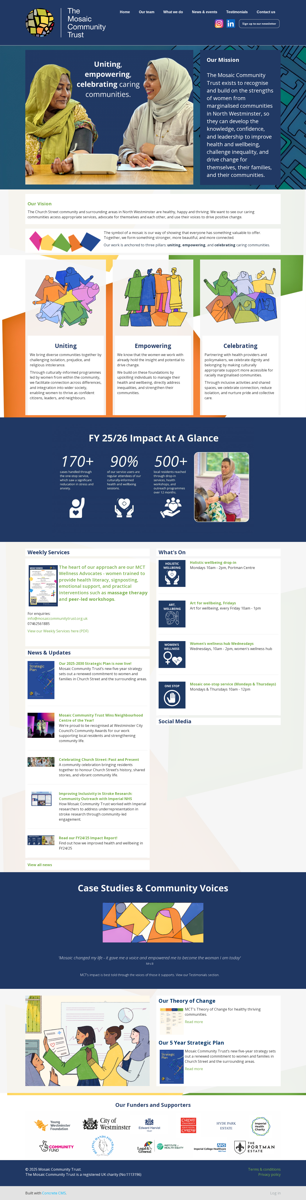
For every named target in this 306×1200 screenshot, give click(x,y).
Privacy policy (269, 1174)
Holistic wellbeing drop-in (213, 562)
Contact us (266, 12)
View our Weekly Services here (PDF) (58, 631)
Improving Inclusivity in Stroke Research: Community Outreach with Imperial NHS (95, 796)
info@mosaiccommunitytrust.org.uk (58, 618)
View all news (40, 864)
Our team (146, 12)
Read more (194, 1021)
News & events (204, 12)
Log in (275, 1193)
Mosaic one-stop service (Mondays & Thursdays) (233, 684)
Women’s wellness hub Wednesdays (222, 643)
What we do (173, 12)
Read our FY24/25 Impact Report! (88, 837)
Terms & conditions (264, 1169)
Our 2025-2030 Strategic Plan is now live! (95, 663)
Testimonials (237, 12)
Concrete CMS (54, 1193)
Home (125, 12)
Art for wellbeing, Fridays (213, 603)
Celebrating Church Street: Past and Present (99, 759)
